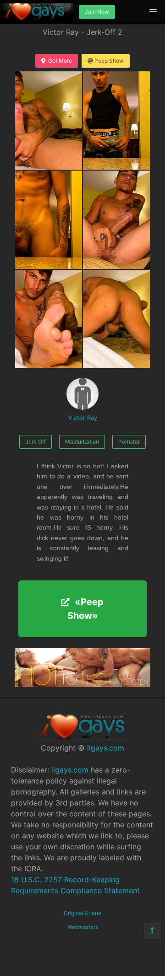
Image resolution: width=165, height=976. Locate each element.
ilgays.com (105, 747)
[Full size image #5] (116, 319)
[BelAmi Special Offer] (82, 684)
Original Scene (82, 913)
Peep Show (109, 60)
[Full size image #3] (116, 220)
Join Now (97, 11)
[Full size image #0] (48, 120)
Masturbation (82, 441)
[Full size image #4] (48, 319)
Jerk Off (35, 441)
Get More (60, 60)
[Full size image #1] (116, 120)
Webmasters (82, 927)
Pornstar (129, 441)
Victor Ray (82, 417)
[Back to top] (152, 930)
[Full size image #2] (48, 220)
